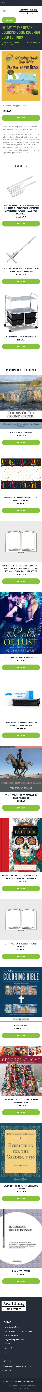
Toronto (6, 3)
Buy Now (21, 118)
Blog (7, 1352)
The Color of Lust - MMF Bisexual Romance (21, 657)
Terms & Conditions (27, 1386)
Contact (15, 1386)
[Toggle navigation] (4, 11)
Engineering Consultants (14, 1340)
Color (24, 106)
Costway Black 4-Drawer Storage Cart (21, 336)
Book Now (8, 20)
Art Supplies (16, 106)
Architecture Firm (12, 1327)
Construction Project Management (18, 1331)
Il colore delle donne (21, 1271)
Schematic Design (12, 1335)
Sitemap (27, 1388)
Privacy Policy (17, 1388)
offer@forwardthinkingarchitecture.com (28, 3)
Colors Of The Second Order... (21, 432)
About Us (9, 1348)
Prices (7, 1344)
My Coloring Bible (21, 1025)
